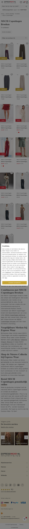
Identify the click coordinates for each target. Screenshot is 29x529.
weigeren (8, 272)
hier (20, 267)
